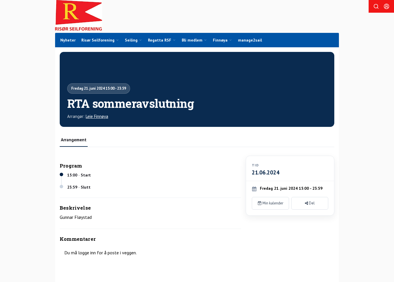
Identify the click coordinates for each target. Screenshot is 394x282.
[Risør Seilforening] (78, 15)
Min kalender (272, 203)
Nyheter (68, 40)
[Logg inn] (386, 6)
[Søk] (376, 6)
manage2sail (250, 40)
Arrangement (74, 139)
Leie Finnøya (97, 116)
